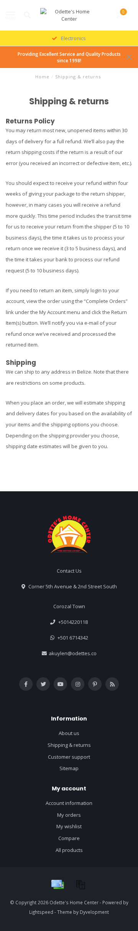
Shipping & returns (69, 745)
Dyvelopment (94, 912)
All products (69, 850)
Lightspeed (41, 912)
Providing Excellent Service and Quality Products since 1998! (69, 57)
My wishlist (69, 826)
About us (69, 733)
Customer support (69, 756)
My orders (69, 814)
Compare (69, 838)
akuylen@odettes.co (73, 653)
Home (42, 76)
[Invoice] (80, 884)
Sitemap (69, 768)
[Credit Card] (57, 884)
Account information (69, 803)
